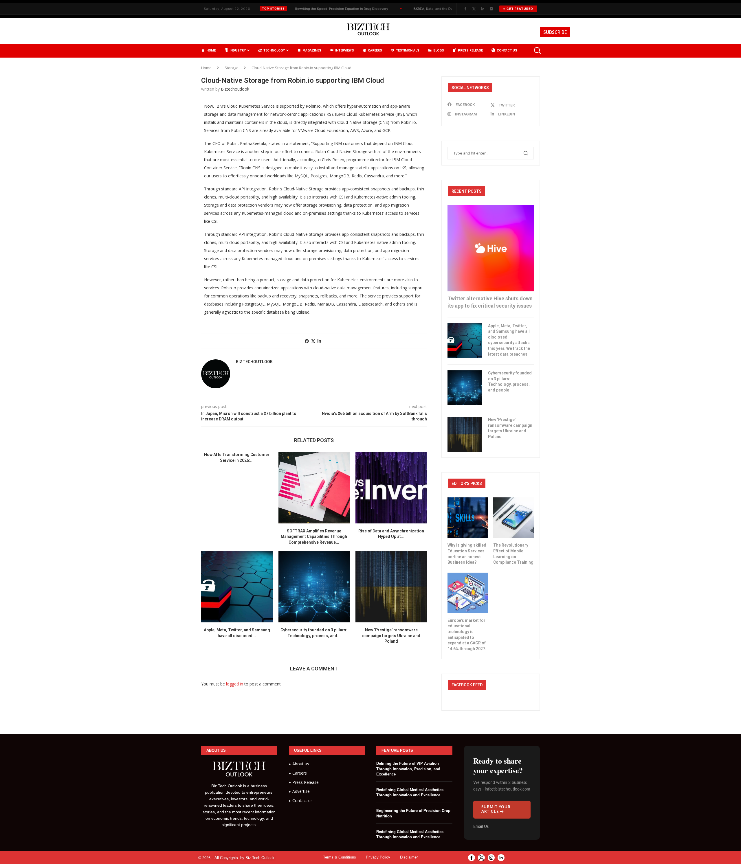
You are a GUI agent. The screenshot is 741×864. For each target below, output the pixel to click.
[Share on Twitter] (313, 341)
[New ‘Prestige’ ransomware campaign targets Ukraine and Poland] (391, 586)
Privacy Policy (378, 857)
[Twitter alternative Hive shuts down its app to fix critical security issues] (490, 248)
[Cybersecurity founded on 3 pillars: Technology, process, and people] (314, 586)
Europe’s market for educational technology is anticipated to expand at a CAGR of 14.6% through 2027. (466, 634)
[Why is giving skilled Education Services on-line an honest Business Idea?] (467, 517)
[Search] (537, 50)
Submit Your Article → (496, 809)
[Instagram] (491, 9)
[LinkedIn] (482, 9)
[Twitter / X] (474, 9)
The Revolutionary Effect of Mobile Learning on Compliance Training (513, 554)
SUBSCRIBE (555, 32)
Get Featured (520, 8)
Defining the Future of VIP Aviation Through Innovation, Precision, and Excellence (408, 768)
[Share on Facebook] (307, 341)
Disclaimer (409, 857)
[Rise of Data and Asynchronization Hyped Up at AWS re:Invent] (391, 487)
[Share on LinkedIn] (319, 341)
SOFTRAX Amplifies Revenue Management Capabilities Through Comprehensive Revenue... (314, 537)
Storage (232, 67)
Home (206, 67)
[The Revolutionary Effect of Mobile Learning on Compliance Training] (513, 517)
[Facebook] (465, 9)
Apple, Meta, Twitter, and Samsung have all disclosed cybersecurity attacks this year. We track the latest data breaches (509, 339)
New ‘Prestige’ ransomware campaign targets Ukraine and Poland (391, 636)
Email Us (481, 827)
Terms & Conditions (339, 857)
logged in (234, 684)
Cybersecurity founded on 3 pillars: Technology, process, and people (510, 381)
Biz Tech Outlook (259, 858)
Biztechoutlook (235, 89)
